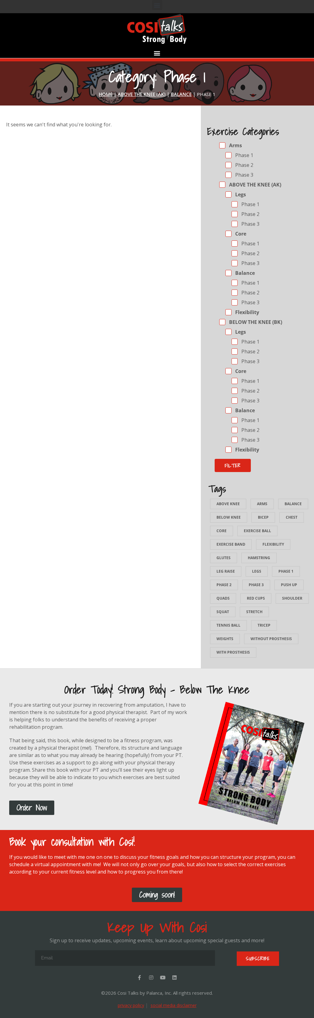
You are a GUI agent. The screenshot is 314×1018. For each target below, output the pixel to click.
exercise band (230, 544)
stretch (254, 611)
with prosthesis (233, 652)
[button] (157, 5)
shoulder (292, 598)
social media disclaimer (174, 1005)
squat (222, 611)
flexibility (273, 544)
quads (223, 598)
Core (240, 233)
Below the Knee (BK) (255, 322)
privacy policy (131, 1005)
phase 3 (256, 584)
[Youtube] (162, 977)
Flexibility (246, 312)
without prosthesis (271, 638)
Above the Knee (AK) (254, 184)
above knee (228, 503)
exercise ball (257, 530)
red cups (256, 598)
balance (293, 503)
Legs (240, 194)
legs (256, 571)
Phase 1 (243, 155)
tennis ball (228, 625)
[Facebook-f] (139, 977)
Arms (235, 145)
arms (262, 503)
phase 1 (285, 571)
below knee (228, 517)
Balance (244, 273)
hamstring (259, 557)
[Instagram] (151, 977)
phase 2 (224, 584)
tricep (264, 625)
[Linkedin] (174, 977)
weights (224, 638)
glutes (223, 557)
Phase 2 (243, 165)
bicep (263, 517)
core (221, 530)
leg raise (225, 571)
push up (289, 584)
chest (291, 517)
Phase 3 (243, 174)
